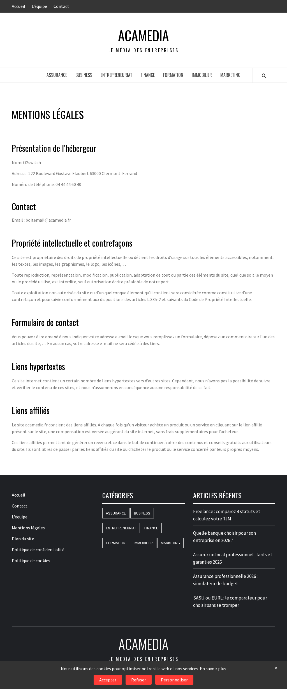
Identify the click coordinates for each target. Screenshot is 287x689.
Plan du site (23, 538)
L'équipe (19, 517)
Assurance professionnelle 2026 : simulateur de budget (225, 580)
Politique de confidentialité (38, 549)
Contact (61, 6)
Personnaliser (174, 680)
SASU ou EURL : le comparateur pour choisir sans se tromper (230, 601)
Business (83, 75)
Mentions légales (28, 527)
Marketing (230, 75)
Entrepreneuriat (116, 75)
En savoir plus (213, 668)
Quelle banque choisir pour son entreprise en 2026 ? (224, 536)
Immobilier (202, 75)
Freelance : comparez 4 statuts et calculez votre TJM (226, 515)
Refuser (138, 680)
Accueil (18, 6)
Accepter (107, 680)
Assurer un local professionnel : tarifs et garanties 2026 (232, 558)
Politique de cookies (31, 560)
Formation (173, 75)
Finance (148, 75)
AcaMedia (143, 35)
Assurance (57, 75)
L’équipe (39, 6)
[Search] (264, 75)
